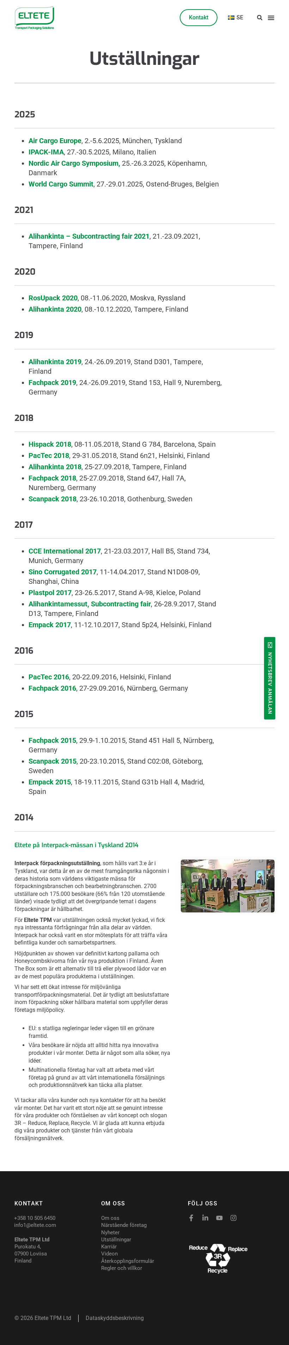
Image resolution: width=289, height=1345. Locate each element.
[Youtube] (219, 1218)
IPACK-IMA (46, 152)
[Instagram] (233, 1218)
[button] (259, 18)
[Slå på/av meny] (271, 17)
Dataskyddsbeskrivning (115, 1318)
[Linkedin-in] (205, 1218)
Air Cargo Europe (55, 140)
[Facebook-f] (191, 1218)
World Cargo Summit (61, 184)
